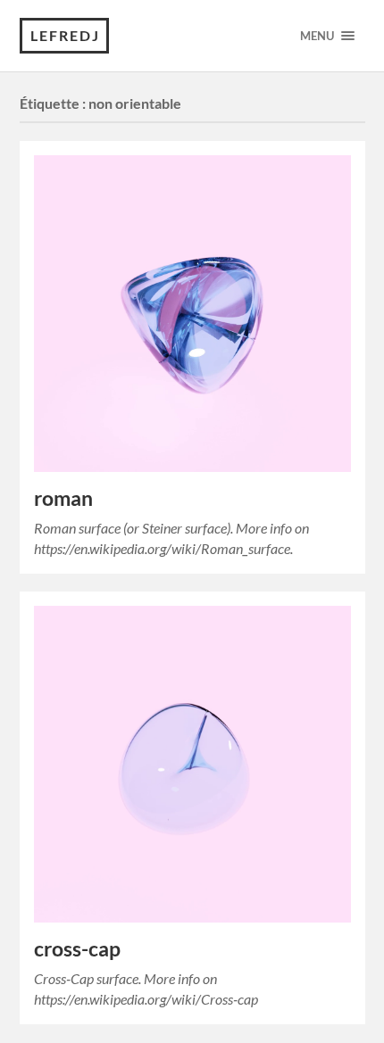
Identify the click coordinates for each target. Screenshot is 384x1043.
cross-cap (77, 949)
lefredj (65, 35)
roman (63, 498)
